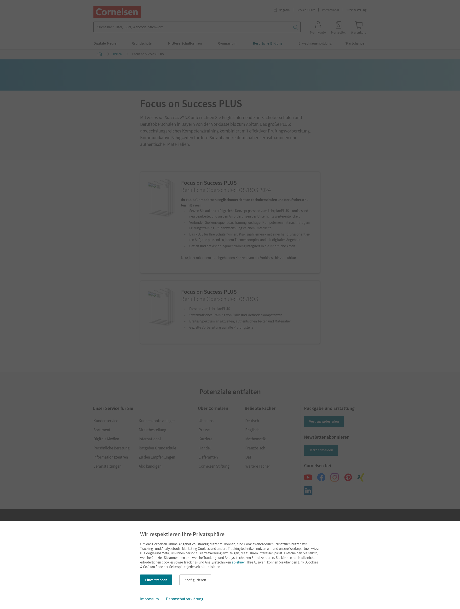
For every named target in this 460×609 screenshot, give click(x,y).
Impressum (149, 599)
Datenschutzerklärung (184, 599)
